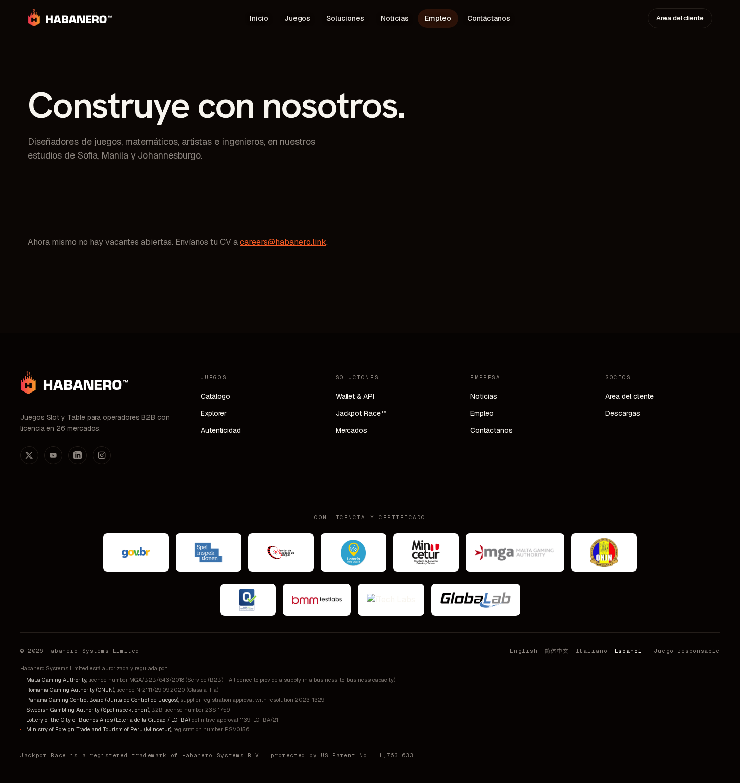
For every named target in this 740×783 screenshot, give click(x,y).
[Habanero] (74, 387)
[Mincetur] (426, 552)
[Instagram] (102, 455)
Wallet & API (355, 396)
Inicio (259, 18)
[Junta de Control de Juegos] (281, 552)
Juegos (297, 18)
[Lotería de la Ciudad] (353, 552)
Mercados (351, 430)
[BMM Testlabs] (317, 600)
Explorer (214, 413)
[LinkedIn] (77, 455)
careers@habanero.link (283, 242)
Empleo (438, 18)
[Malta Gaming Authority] (515, 552)
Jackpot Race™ (361, 413)
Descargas (622, 413)
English (524, 650)
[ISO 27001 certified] (248, 600)
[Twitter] (29, 455)
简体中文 (557, 650)
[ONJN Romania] (604, 552)
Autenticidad (221, 430)
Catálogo (215, 396)
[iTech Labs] (391, 600)
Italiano (592, 650)
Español (628, 650)
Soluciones (345, 18)
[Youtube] (53, 455)
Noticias (395, 18)
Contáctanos (488, 18)
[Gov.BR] (136, 552)
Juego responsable (687, 650)
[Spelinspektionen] (208, 552)
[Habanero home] (70, 18)
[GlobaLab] (475, 600)
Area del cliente (680, 18)
